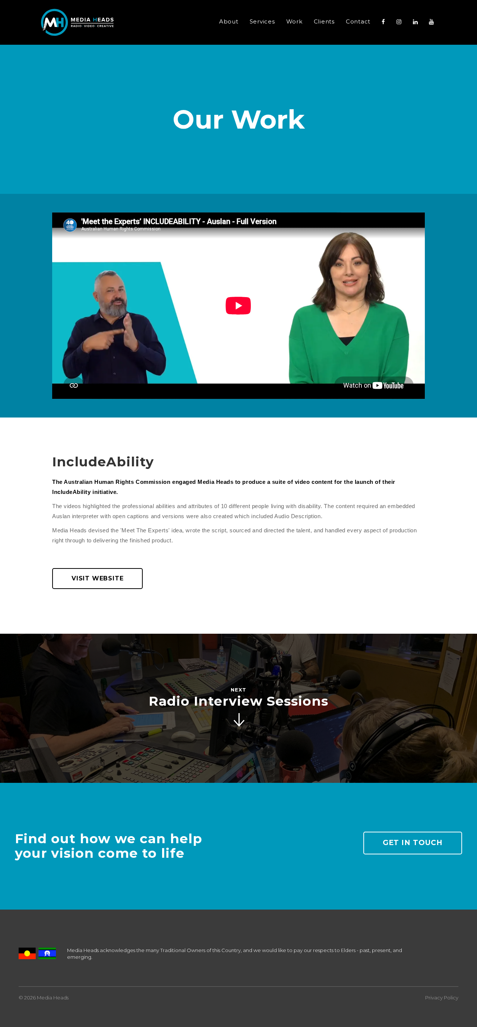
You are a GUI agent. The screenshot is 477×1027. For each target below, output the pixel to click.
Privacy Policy (441, 998)
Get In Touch (413, 842)
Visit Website (97, 578)
